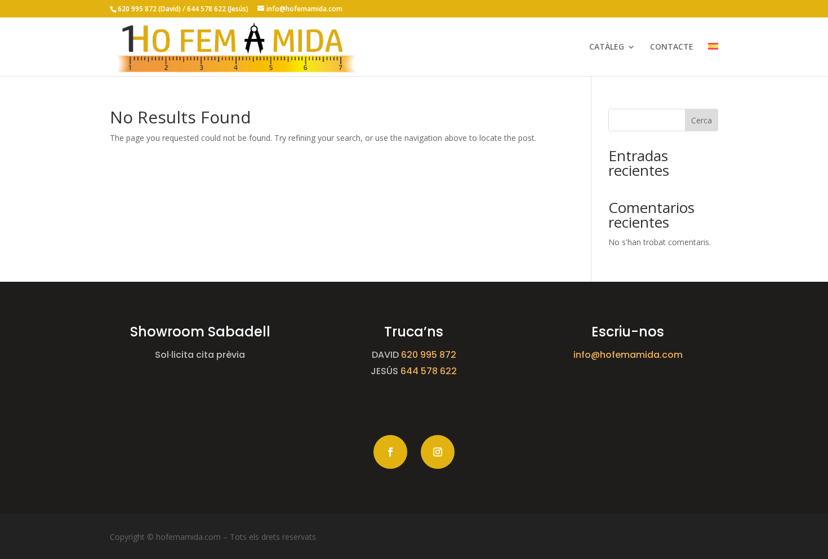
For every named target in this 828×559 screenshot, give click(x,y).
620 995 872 (428, 354)
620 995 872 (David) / (152, 9)
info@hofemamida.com (628, 354)
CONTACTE (671, 47)
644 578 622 (428, 371)
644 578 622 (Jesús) (218, 9)
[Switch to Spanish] (713, 59)
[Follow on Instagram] (438, 452)
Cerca (701, 120)
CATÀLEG (606, 47)
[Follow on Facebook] (390, 452)
